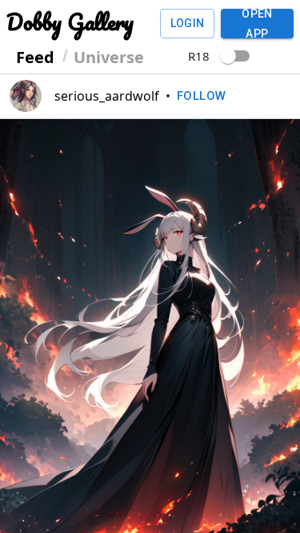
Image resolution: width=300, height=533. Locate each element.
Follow (201, 96)
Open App (257, 23)
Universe (109, 57)
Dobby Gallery (70, 21)
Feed (35, 57)
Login (187, 23)
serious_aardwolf (106, 96)
